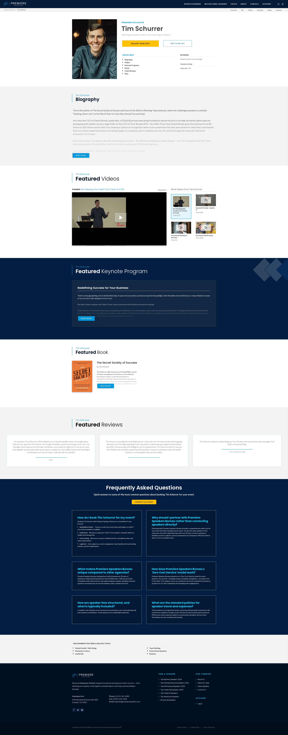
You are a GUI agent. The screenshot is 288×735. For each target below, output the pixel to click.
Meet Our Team (203, 683)
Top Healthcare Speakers (170, 697)
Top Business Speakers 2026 (171, 679)
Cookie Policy (195, 727)
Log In (200, 704)
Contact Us (202, 690)
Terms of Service (209, 727)
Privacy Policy (182, 727)
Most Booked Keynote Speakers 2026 (175, 683)
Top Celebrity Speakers (169, 693)
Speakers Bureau (9, 10)
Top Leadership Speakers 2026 (172, 690)
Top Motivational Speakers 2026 (173, 686)
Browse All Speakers (168, 700)
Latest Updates (203, 686)
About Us (201, 679)
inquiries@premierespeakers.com (127, 701)
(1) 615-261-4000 (122, 696)
